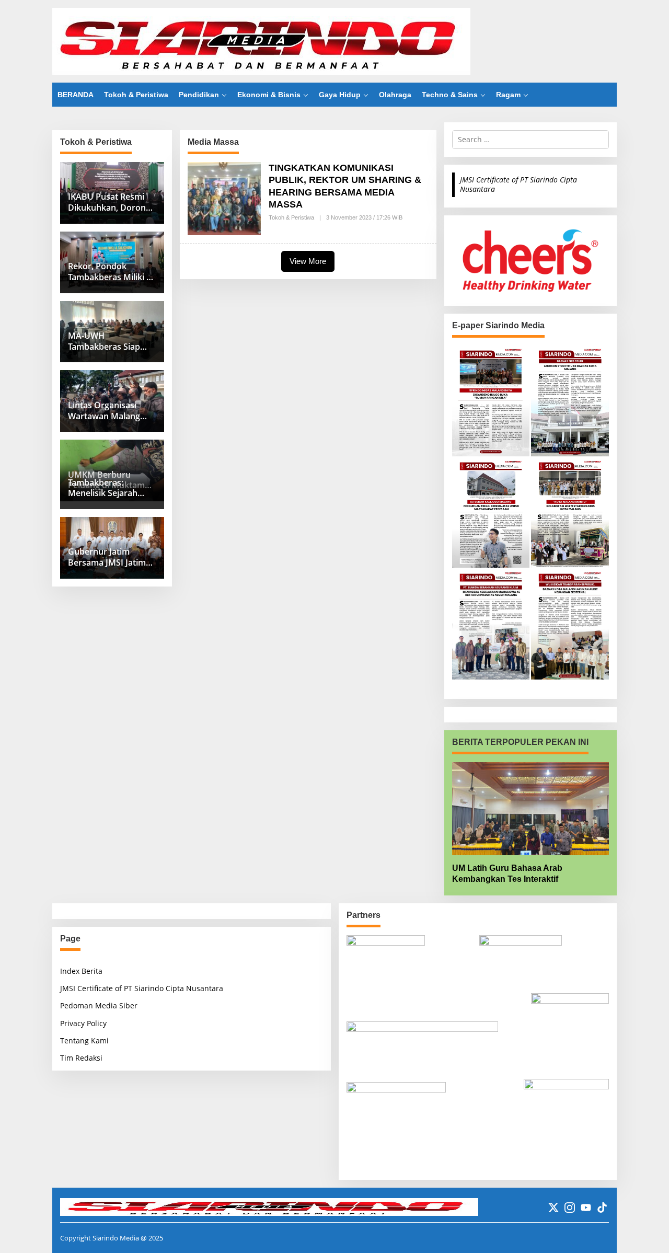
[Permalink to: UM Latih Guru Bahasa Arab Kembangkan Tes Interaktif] (530, 808)
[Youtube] (586, 1207)
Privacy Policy (83, 1023)
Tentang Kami (84, 1040)
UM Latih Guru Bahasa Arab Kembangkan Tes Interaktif (507, 873)
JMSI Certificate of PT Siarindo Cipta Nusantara (518, 184)
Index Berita (81, 971)
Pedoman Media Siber (98, 1005)
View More (308, 261)
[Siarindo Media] (261, 40)
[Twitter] (553, 1207)
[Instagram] (569, 1207)
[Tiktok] (602, 1207)
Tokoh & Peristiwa (291, 217)
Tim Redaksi (81, 1058)
